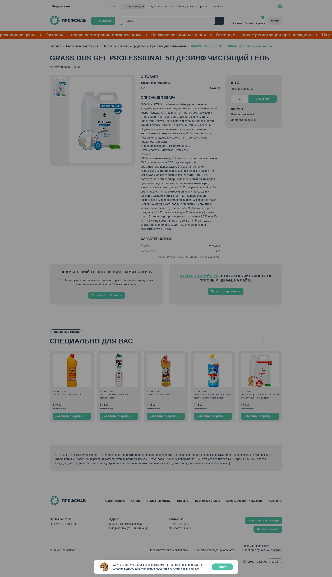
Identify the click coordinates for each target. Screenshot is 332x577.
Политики (131, 568)
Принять (222, 566)
